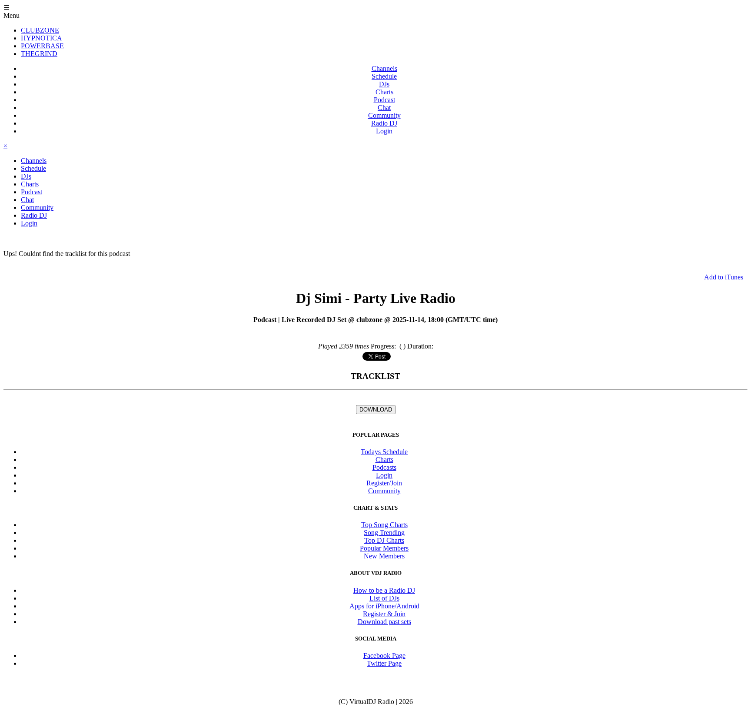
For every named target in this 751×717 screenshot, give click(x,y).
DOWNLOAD (375, 409)
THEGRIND (39, 53)
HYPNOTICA (41, 38)
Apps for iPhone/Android (384, 606)
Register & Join (384, 613)
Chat (384, 107)
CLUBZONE (40, 30)
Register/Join (384, 483)
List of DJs (384, 598)
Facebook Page (384, 655)
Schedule (384, 76)
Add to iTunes (723, 277)
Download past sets (384, 621)
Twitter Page (384, 663)
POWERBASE (42, 46)
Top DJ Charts (384, 540)
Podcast (384, 99)
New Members (384, 556)
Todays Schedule (384, 451)
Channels (384, 68)
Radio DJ (384, 123)
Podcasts (384, 467)
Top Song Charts (384, 524)
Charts (384, 92)
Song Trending (384, 532)
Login (384, 131)
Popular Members (384, 548)
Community (384, 115)
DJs (384, 84)
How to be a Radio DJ (384, 590)
